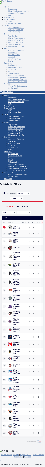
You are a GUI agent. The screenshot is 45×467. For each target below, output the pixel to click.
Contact (27, 457)
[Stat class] (16, 198)
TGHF (6, 26)
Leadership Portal (15, 67)
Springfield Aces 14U (16, 358)
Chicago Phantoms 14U (16, 306)
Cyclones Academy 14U (16, 329)
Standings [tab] (8, 206)
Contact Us (8, 84)
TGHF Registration (15, 30)
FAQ (10, 15)
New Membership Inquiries (18, 11)
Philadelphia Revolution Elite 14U (16, 256)
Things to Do (13, 73)
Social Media (13, 88)
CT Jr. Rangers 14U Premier (16, 379)
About (6, 7)
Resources (8, 63)
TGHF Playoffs (14, 32)
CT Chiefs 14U (16, 365)
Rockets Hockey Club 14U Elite (16, 273)
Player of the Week (15, 40)
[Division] (9, 212)
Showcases (12, 53)
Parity (10, 61)
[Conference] (24, 212)
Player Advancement (16, 38)
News (6, 34)
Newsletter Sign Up (16, 46)
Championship (14, 55)
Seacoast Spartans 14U (16, 351)
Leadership (12, 9)
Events (7, 48)
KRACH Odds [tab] (22, 206)
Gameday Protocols (16, 75)
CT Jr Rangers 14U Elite (16, 371)
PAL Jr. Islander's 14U (16, 425)
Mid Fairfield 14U (16, 396)
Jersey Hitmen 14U (15, 233)
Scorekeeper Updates (17, 78)
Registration (13, 65)
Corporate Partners (16, 13)
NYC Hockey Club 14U (16, 418)
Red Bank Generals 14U (16, 265)
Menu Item (8, 179)
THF (10, 21)
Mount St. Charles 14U (16, 344)
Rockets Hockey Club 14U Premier (16, 282)
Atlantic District (14, 59)
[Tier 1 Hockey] (6, 1)
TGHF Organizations (16, 28)
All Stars (11, 57)
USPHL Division (14, 23)
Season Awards (14, 44)
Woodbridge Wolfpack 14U (16, 298)
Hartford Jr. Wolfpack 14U (16, 388)
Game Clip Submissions (17, 86)
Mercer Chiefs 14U (15, 241)
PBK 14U (16, 247)
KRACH (11, 71)
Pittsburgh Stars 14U (16, 313)
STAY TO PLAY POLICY (17, 82)
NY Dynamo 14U (16, 411)
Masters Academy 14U (16, 336)
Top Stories (12, 36)
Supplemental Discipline (17, 80)
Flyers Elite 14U (16, 227)
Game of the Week (15, 42)
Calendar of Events (16, 51)
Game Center (9, 17)
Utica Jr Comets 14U (16, 433)
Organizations (9, 19)
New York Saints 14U (16, 404)
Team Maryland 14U (16, 290)
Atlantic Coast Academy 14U (16, 321)
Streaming (12, 69)
